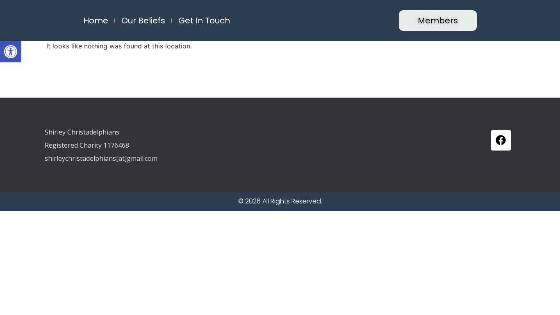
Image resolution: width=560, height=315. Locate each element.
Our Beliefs (143, 20)
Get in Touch (204, 20)
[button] (10, 51)
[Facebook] (501, 140)
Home (95, 20)
